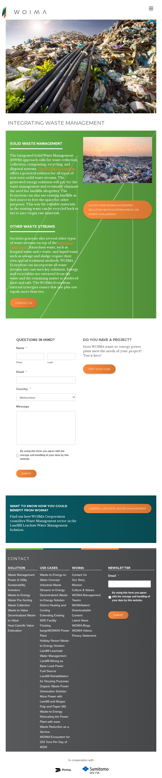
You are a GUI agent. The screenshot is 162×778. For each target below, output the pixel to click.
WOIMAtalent (81, 605)
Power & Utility (17, 580)
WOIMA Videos (82, 630)
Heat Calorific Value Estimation (21, 628)
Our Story (78, 580)
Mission (77, 585)
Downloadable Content (81, 613)
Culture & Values (83, 590)
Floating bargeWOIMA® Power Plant (54, 630)
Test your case (99, 369)
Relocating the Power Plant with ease (54, 719)
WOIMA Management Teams (86, 597)
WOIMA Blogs (81, 625)
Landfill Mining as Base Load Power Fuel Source (51, 666)
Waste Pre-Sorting (20, 600)
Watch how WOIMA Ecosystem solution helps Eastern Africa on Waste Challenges (113, 210)
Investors (14, 590)
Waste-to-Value (18, 610)
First (19, 362)
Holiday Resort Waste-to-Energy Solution (55, 643)
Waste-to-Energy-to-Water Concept (53, 577)
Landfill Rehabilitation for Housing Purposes (54, 678)
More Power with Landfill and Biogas (52, 699)
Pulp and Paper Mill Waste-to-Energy (53, 709)
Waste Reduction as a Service (54, 729)
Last (50, 362)
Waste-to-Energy (19, 595)
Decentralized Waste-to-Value (22, 618)
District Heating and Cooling (53, 607)
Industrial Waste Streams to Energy (52, 587)
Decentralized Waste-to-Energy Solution (54, 597)
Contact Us (23, 302)
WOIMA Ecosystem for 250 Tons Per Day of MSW (55, 742)
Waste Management (21, 574)
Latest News (80, 620)
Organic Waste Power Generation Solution (54, 689)
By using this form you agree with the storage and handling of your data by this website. (44, 455)
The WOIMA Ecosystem (56, 169)
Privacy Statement (84, 635)
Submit (26, 473)
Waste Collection (19, 605)
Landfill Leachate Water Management (117, 508)
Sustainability (16, 585)
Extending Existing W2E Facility (52, 618)
